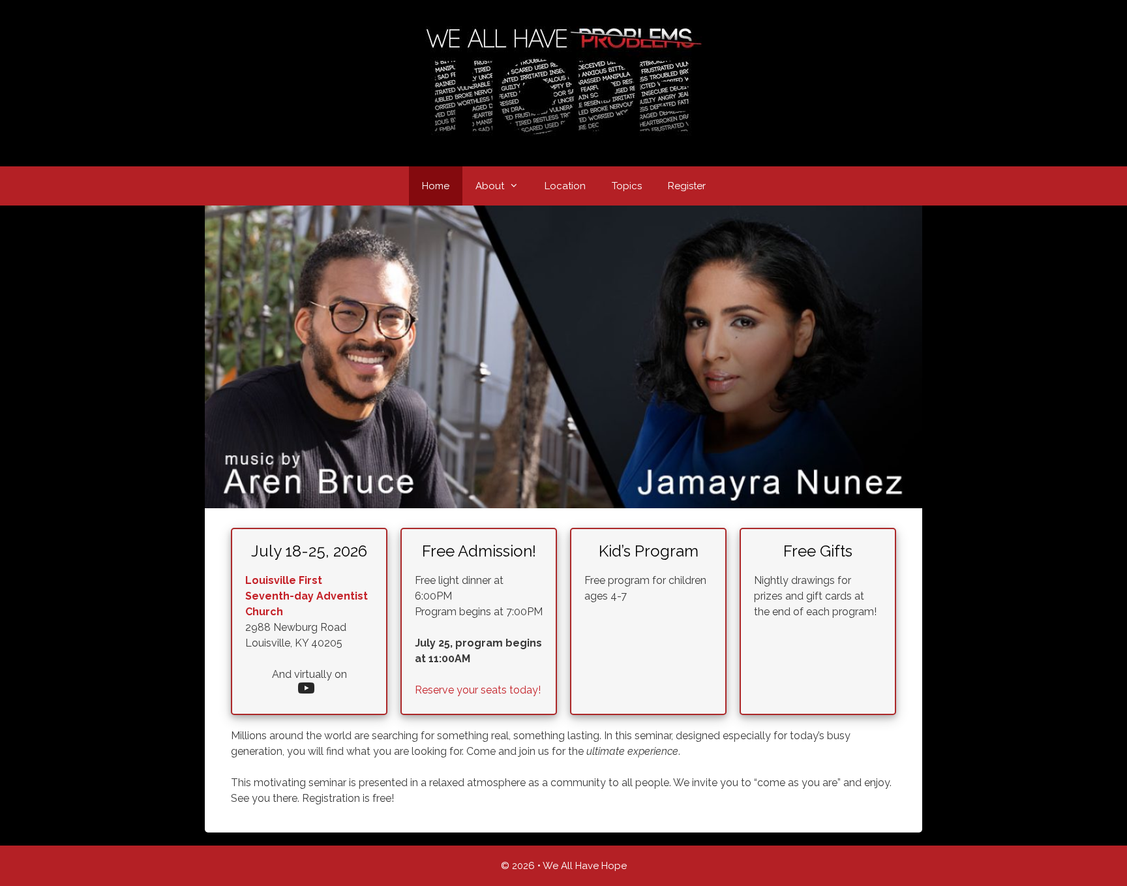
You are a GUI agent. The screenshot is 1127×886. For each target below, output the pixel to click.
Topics (627, 186)
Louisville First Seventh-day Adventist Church (306, 596)
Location (565, 186)
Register (687, 186)
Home (435, 186)
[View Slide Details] (563, 357)
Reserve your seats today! (478, 690)
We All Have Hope (585, 866)
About (489, 186)
